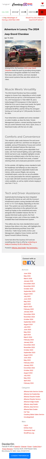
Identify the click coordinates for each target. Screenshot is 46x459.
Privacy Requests (7, 449)
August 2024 (28, 324)
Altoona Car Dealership (32, 394)
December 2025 (29, 284)
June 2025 (27, 299)
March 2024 (28, 337)
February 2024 (29, 340)
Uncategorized (29, 417)
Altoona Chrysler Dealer (32, 397)
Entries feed (28, 428)
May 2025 (27, 301)
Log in (26, 425)
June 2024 (27, 329)
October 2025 (28, 289)
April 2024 (27, 335)
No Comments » (32, 248)
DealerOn (17, 446)
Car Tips (27, 412)
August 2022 (28, 373)
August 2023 (28, 355)
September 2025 (29, 291)
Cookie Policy (37, 446)
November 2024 (29, 317)
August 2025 (28, 294)
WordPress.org (29, 433)
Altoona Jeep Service (31, 407)
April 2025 (27, 304)
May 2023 (27, 360)
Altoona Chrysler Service (32, 399)
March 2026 (28, 278)
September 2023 (29, 352)
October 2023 (28, 350)
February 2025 (29, 309)
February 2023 (29, 363)
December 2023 (29, 345)
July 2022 (27, 375)
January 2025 (28, 312)
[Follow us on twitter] (33, 263)
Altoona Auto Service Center (33, 391)
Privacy (29, 446)
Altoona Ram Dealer (31, 409)
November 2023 (29, 347)
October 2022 (28, 370)
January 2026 (28, 281)
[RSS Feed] (25, 263)
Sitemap (23, 446)
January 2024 (28, 342)
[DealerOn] (8, 444)
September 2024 (29, 322)
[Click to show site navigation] (42, 12)
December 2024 (29, 314)
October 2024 (28, 319)
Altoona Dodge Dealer (31, 402)
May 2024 (27, 332)
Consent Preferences (20, 456)
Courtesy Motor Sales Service (34, 414)
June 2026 (27, 273)
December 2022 (29, 368)
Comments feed (29, 430)
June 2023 (27, 358)
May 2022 (27, 378)
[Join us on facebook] (29, 263)
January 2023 (28, 365)
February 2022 (29, 383)
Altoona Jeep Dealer (19, 248)
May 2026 (27, 276)
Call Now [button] (5, 12)
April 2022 (27, 380)
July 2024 (27, 327)
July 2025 (27, 296)
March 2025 (28, 306)
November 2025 (29, 286)
